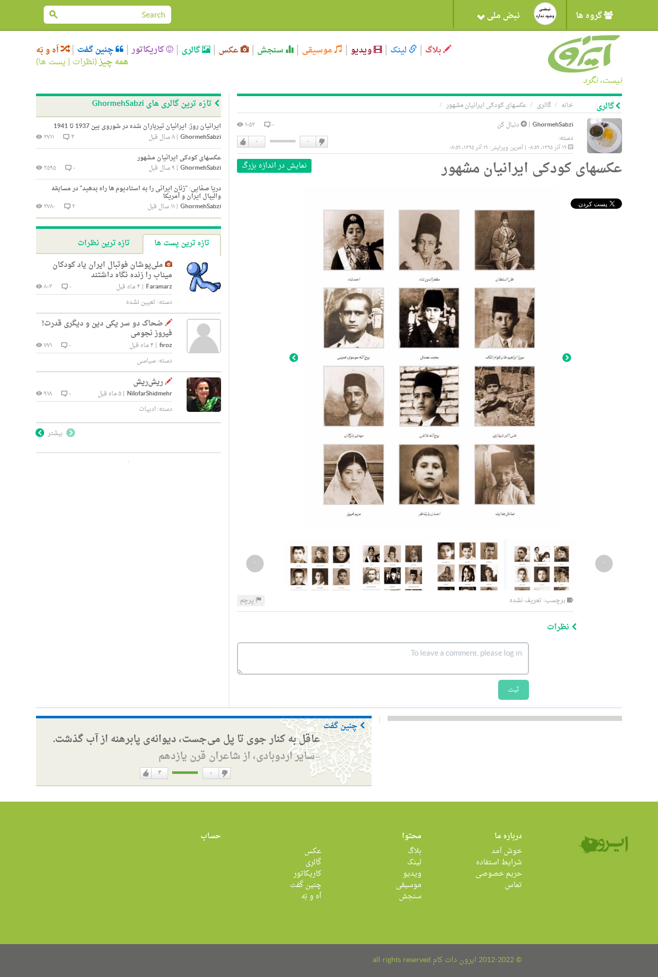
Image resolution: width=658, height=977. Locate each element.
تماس (513, 885)
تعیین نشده (141, 302)
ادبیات (147, 409)
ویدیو (362, 50)
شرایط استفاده (499, 863)
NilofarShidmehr (149, 394)
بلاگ (434, 50)
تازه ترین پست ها (181, 243)
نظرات (83, 62)
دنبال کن (509, 125)
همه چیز (114, 62)
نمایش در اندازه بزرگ (274, 166)
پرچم (247, 600)
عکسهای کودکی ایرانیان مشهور (486, 105)
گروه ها (590, 16)
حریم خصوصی (499, 874)
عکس (229, 50)
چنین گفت (96, 50)
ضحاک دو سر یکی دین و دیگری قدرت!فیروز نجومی (107, 329)
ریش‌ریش (148, 382)
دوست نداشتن (321, 142)
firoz (165, 345)
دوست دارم (243, 142)
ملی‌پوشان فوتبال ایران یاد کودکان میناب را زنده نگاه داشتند (112, 270)
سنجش (271, 50)
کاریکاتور (149, 50)
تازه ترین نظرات (104, 243)
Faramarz (159, 287)
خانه (567, 105)
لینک (399, 50)
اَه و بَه (48, 50)
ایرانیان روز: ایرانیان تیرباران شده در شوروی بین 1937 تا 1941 (137, 126)
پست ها (52, 62)
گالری (191, 50)
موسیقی (318, 50)
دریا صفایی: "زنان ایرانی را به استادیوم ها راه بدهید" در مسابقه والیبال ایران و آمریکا (136, 192)
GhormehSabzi (553, 125)
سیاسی (146, 361)
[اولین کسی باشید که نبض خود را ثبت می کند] (545, 13)
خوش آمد (506, 851)
